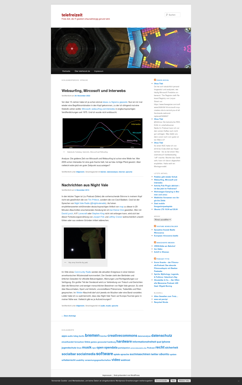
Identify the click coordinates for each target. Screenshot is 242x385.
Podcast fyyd (163, 259)
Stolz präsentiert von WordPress (127, 375)
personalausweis (137, 348)
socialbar (69, 353)
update (173, 354)
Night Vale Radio (82, 203)
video (115, 359)
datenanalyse (112, 171)
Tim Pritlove (93, 199)
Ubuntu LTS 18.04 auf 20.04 (166, 209)
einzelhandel (68, 341)
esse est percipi (161, 299)
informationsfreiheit (144, 341)
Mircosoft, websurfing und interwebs (98, 108)
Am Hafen (158, 249)
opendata (110, 347)
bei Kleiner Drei (117, 209)
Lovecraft (82, 213)
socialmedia (86, 353)
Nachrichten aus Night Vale (85, 184)
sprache (129, 171)
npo (94, 347)
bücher (103, 171)
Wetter (79, 292)
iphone (166, 341)
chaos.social (163, 80)
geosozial (102, 341)
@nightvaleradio (98, 203)
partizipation (124, 347)
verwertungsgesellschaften (98, 360)
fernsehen (79, 341)
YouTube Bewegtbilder (167, 226)
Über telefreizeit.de (82, 71)
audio (103, 305)
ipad (159, 341)
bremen (92, 335)
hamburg (111, 341)
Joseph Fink (99, 216)
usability (80, 360)
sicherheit (171, 347)
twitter (155, 354)
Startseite (66, 71)
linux (79, 347)
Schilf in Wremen (161, 252)
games (94, 341)
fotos (87, 341)
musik (108, 305)
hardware (124, 341)
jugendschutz (69, 347)
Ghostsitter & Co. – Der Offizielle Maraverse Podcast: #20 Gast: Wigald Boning (167, 283)
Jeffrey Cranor (115, 216)
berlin (81, 336)
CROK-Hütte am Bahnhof (164, 246)
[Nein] (238, 381)
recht (160, 347)
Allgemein (80, 171)
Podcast (151, 347)
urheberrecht (68, 360)
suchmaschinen (140, 354)
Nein (173, 381)
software (104, 353)
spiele (117, 354)
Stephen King (98, 213)
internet (122, 171)
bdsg (76, 336)
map (121, 206)
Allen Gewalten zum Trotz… (166, 296)
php (145, 348)
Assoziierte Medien (165, 243)
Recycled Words (161, 302)
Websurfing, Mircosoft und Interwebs (94, 90)
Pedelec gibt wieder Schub (165, 176)
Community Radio (83, 271)
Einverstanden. (162, 381)
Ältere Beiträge (69, 315)
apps (64, 335)
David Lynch (67, 213)
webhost (125, 360)
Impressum (98, 71)
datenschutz (161, 335)
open (100, 347)
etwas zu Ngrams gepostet (115, 101)
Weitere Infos (184, 381)
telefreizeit (72, 15)
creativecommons (122, 335)
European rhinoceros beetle (166, 235)
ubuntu (164, 354)
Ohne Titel (158, 83)
